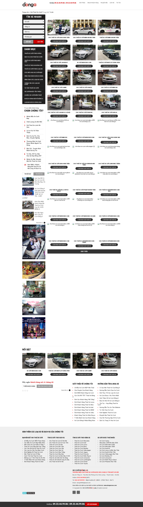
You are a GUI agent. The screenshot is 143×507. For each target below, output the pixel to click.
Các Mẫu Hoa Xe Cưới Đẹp (33, 72)
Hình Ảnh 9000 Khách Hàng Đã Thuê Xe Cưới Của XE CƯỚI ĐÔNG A (39, 205)
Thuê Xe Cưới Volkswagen (82, 450)
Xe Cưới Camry (104, 441)
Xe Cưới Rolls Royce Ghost (108, 460)
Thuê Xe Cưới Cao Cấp (56, 448)
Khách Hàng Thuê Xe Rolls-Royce (84, 415)
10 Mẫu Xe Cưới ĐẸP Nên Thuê (84, 387)
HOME (45, 7)
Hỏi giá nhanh (92, 504)
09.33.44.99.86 (60, 3)
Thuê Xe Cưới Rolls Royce (82, 456)
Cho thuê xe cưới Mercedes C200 (59, 216)
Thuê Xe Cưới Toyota (81, 463)
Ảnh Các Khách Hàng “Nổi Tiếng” (84, 399)
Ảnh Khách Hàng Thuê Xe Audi (83, 407)
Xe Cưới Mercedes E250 (107, 444)
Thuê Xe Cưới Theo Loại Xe (33, 69)
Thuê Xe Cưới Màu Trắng (57, 452)
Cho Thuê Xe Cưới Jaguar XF (59, 62)
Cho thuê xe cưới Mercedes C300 (59, 241)
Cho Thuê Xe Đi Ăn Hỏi (56, 461)
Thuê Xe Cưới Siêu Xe (56, 450)
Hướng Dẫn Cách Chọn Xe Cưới (109, 390)
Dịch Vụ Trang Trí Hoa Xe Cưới (109, 420)
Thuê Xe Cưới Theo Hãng (32, 53)
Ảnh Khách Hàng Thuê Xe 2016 (33, 461)
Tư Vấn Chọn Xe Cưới (106, 410)
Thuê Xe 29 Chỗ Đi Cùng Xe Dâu (59, 460)
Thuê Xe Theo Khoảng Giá (33, 65)
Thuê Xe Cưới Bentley (81, 448)
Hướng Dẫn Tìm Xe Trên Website (110, 407)
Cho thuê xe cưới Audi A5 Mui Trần (59, 37)
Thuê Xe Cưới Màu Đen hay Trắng (34, 446)
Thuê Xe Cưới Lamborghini (82, 460)
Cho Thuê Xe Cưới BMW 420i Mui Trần (84, 37)
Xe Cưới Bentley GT (106, 456)
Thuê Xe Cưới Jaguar (81, 452)
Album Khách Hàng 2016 (32, 102)
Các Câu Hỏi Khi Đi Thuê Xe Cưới (34, 448)
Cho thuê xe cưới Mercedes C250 (109, 216)
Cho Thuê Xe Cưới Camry (58, 87)
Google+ (78, 492)
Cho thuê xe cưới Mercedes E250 (109, 241)
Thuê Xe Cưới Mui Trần (56, 446)
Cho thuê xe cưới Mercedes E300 (84, 137)
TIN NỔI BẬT (27, 174)
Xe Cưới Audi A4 (105, 448)
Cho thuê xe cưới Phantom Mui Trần (84, 190)
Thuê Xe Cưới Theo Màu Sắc (32, 61)
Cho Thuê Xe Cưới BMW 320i (109, 87)
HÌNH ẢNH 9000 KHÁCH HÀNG (33, 76)
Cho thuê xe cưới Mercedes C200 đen (109, 190)
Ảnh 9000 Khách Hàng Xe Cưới (84, 393)
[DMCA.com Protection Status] (28, 494)
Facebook (74, 492)
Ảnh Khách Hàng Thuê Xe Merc (84, 405)
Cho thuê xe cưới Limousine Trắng (109, 163)
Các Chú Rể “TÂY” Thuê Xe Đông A (84, 396)
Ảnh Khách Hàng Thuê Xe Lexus (84, 402)
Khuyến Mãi (104, 2)
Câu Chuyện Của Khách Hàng (83, 390)
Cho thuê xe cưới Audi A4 (109, 112)
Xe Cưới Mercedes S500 (107, 446)
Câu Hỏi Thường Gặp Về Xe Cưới (110, 418)
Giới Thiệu (82, 2)
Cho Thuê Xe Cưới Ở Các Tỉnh (58, 443)
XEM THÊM (84, 251)
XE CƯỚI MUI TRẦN (88, 7)
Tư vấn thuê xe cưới (31, 88)
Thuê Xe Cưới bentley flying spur (109, 62)
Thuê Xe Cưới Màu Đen (56, 454)
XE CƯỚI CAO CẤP (71, 7)
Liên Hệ (112, 2)
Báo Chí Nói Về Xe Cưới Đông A (109, 401)
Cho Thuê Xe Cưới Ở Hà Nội (58, 441)
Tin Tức (118, 2)
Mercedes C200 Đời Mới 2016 (109, 443)
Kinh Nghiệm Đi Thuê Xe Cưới (33, 452)
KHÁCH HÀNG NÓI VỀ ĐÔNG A (33, 98)
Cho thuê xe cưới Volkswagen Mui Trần (84, 164)
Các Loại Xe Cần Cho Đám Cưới (34, 450)
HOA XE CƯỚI (47, 12)
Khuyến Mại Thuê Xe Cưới (108, 415)
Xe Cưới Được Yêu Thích (32, 91)
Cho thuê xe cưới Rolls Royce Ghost (58, 190)
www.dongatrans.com (110, 485)
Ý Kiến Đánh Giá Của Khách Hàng (84, 418)
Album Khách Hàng (93, 2)
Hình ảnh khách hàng (45, 386)
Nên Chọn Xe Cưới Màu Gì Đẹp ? (34, 444)
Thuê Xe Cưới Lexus (80, 444)
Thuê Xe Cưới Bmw (80, 446)
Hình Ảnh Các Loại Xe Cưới (33, 79)
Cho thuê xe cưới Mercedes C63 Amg (84, 216)
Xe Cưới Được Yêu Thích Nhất (109, 395)
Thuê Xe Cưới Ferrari (80, 461)
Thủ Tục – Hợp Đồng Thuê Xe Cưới (108, 404)
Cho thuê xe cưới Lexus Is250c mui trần (109, 138)
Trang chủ (25, 12)
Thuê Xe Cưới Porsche (81, 454)
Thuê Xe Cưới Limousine (82, 458)
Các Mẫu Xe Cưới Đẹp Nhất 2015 (34, 443)
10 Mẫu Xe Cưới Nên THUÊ (33, 95)
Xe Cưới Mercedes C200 (84, 62)
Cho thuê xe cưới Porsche (84, 112)
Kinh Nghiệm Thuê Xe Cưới (108, 412)
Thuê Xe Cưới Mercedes (82, 441)
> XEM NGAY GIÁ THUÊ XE (59, 41)
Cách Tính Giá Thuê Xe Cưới (33, 456)
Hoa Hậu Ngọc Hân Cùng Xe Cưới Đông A (39, 214)
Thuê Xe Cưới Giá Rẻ (56, 444)
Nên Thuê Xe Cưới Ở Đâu (32, 454)
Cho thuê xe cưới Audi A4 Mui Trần (59, 163)
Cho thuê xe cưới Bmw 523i (59, 137)
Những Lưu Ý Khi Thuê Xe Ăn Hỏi (34, 458)
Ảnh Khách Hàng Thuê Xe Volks (84, 412)
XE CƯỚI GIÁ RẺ (57, 7)
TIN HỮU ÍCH (39, 174)
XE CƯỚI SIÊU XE (103, 7)
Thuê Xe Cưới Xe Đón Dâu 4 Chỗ (59, 456)
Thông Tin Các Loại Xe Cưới (32, 83)
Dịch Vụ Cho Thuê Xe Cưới (33, 57)
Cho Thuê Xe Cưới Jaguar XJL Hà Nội (59, 112)
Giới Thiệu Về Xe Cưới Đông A (109, 398)
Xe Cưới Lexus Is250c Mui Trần (109, 450)
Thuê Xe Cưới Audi (80, 443)
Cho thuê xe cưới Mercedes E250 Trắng (84, 241)
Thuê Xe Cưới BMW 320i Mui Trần (109, 37)
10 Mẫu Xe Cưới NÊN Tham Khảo (34, 441)
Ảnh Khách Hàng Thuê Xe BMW (84, 410)
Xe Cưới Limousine (105, 458)
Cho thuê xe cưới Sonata (84, 87)
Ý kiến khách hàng (29, 386)
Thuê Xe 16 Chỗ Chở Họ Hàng (58, 458)
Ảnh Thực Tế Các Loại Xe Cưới (109, 393)
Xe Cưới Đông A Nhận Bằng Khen (84, 420)
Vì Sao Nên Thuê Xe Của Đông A (110, 387)
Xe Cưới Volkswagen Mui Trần (109, 454)
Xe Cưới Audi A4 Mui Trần (108, 452)
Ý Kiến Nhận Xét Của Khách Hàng (34, 460)
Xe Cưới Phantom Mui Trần (108, 461)
